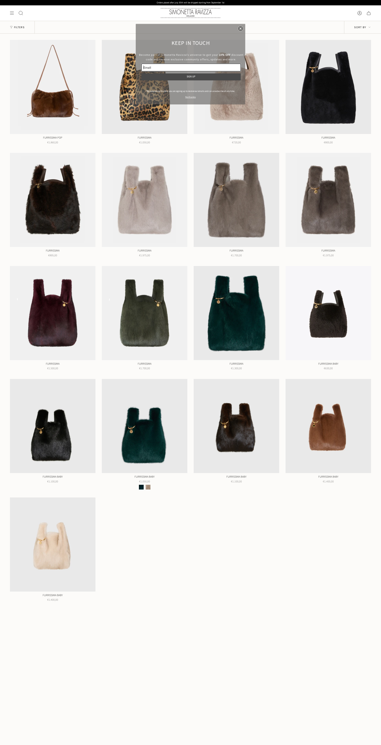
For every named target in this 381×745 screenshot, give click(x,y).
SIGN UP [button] (191, 76)
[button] (240, 28)
